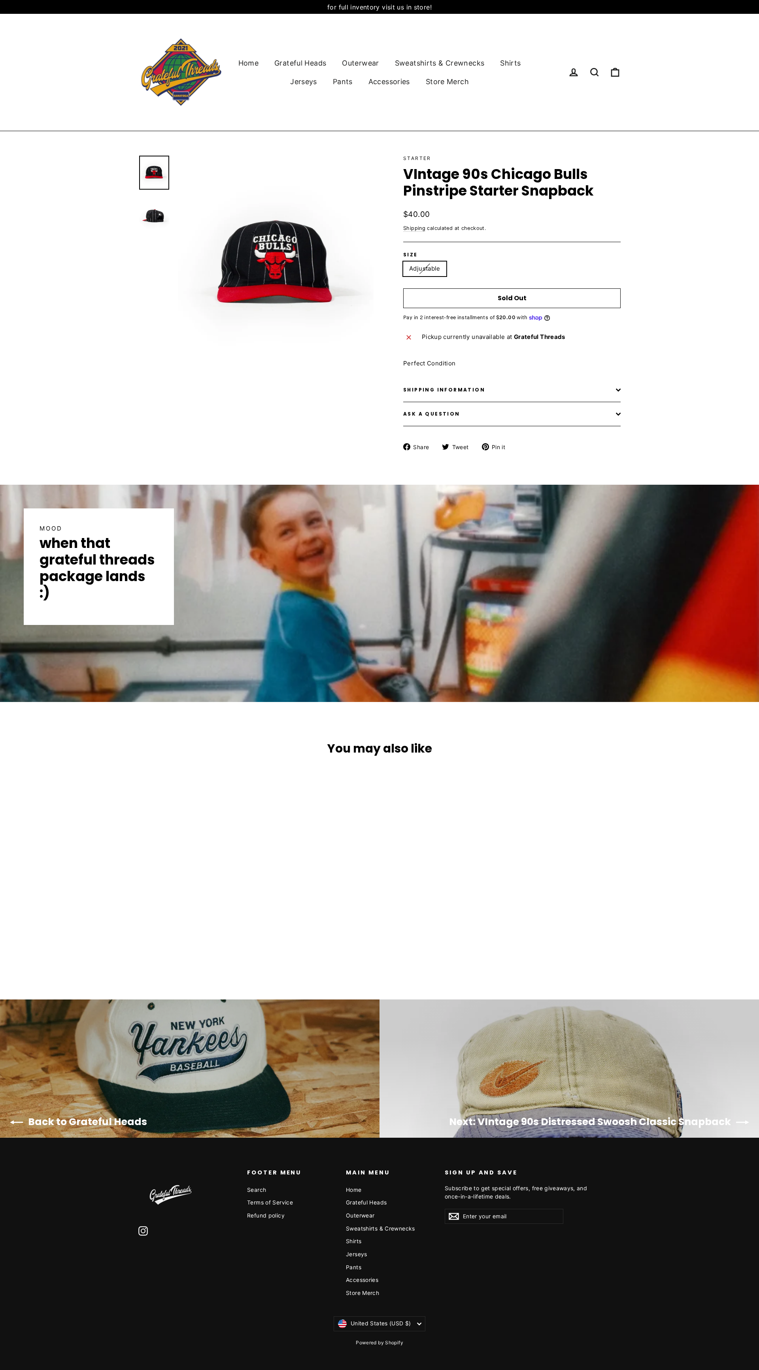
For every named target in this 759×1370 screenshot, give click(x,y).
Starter (417, 158)
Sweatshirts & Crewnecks (440, 63)
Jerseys (303, 81)
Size (410, 255)
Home (248, 63)
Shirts (510, 63)
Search (256, 1189)
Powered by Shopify (379, 1343)
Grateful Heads (300, 63)
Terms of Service (270, 1202)
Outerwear (360, 63)
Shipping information (444, 389)
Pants (343, 81)
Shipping (414, 228)
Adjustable (424, 268)
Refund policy (266, 1215)
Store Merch (447, 81)
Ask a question (431, 413)
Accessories (389, 81)
